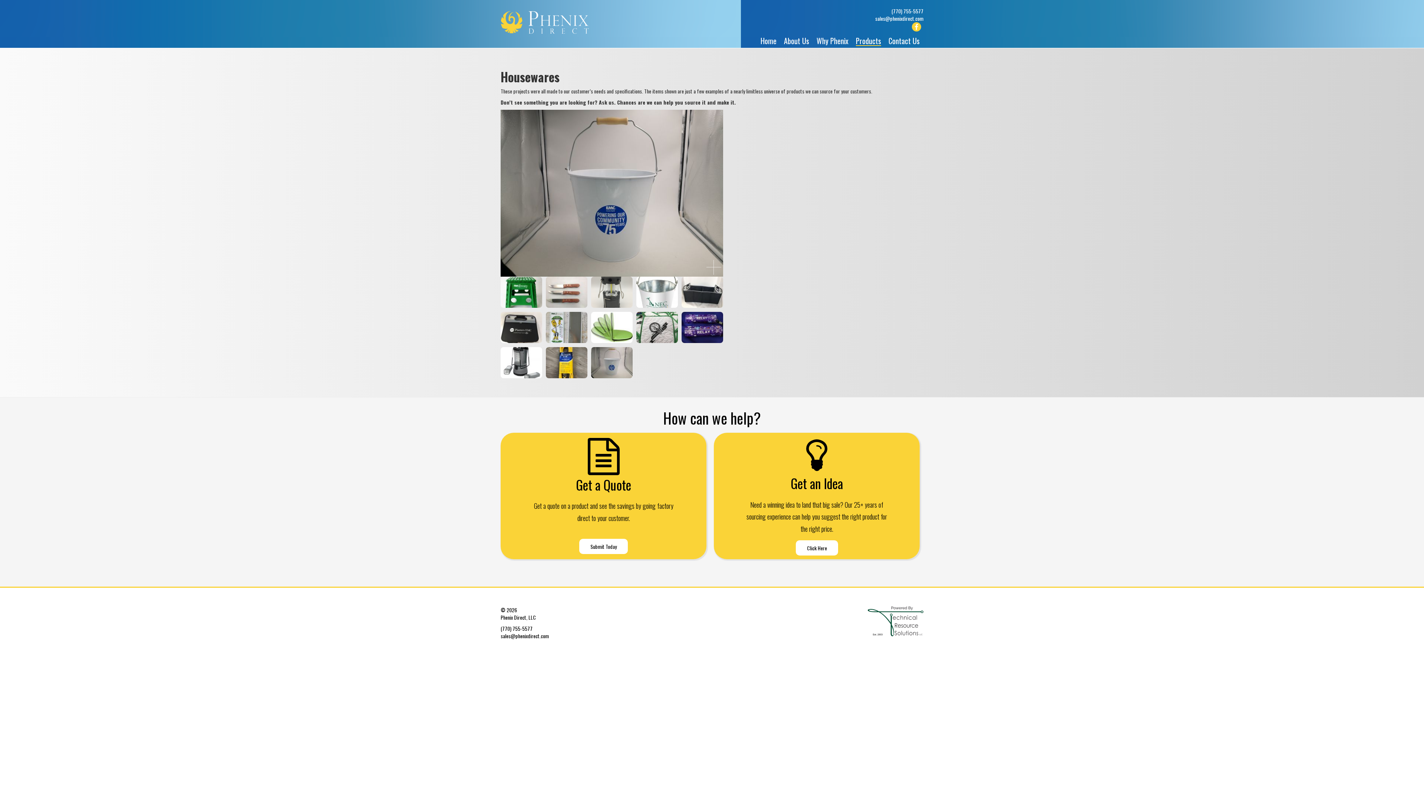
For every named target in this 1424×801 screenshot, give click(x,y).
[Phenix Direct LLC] (553, 22)
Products (868, 41)
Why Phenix (832, 41)
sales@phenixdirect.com (899, 18)
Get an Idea (817, 483)
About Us (796, 41)
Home (769, 41)
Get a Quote (603, 484)
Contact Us (904, 41)
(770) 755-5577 (907, 11)
